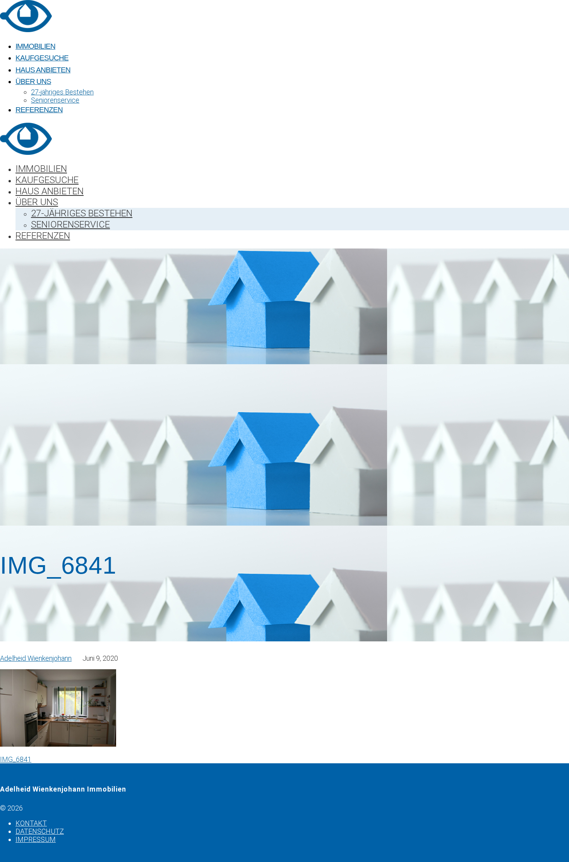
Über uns (33, 81)
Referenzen (39, 110)
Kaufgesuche (42, 58)
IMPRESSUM (35, 839)
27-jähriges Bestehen (62, 92)
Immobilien (35, 46)
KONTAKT (31, 823)
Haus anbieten (42, 70)
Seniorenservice (55, 100)
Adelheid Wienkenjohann (36, 658)
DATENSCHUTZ (39, 831)
